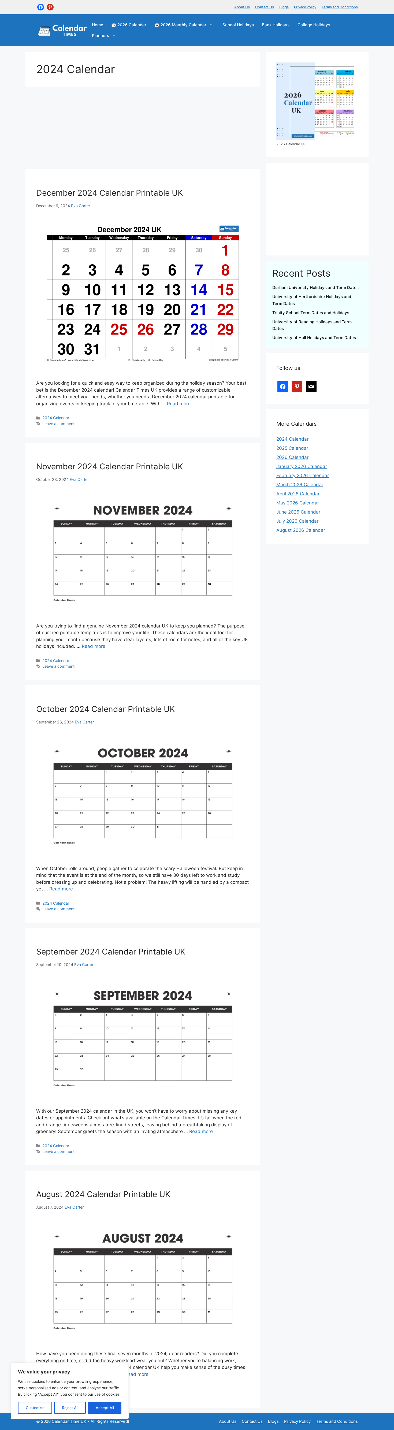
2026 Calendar (292, 457)
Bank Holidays (275, 24)
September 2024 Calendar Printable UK (110, 951)
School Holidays (238, 24)
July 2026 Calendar (297, 521)
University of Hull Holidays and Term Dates (314, 337)
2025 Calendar (292, 448)
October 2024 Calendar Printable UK (105, 709)
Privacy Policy (305, 7)
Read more (179, 403)
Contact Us (264, 7)
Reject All (70, 1407)
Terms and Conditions (340, 7)
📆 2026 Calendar (128, 24)
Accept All (105, 1407)
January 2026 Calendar (301, 466)
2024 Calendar (55, 417)
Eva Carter (80, 205)
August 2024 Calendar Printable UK (103, 1194)
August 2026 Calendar (300, 530)
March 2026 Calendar (299, 484)
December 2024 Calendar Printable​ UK (109, 193)
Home (97, 24)
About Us (242, 7)
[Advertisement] (142, 129)
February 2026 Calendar (302, 475)
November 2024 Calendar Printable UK (109, 466)
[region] (70, 1391)
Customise (35, 1407)
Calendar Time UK (69, 1421)
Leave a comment (58, 423)
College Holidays (314, 24)
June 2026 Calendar (298, 512)
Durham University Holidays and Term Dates (315, 287)
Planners (100, 35)
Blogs (284, 7)
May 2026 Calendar (297, 503)
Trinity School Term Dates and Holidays (310, 312)
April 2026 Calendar (297, 493)
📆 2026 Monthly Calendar (180, 24)
